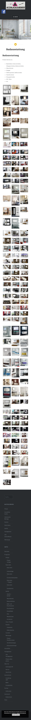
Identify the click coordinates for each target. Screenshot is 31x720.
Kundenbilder (9, 685)
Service (7, 669)
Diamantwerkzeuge (10, 645)
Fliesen (6, 509)
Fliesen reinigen (9, 561)
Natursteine (7, 525)
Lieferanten (8, 691)
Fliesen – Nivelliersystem (10, 639)
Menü (16, 16)
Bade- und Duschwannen (10, 604)
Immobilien (7, 648)
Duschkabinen (10, 608)
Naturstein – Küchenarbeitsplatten (10, 575)
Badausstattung (10, 601)
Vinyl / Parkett (9, 622)
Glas (8, 614)
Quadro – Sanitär (9, 594)
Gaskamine (9, 627)
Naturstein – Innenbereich (10, 586)
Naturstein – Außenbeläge (10, 569)
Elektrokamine (10, 630)
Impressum (7, 694)
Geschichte (8, 672)
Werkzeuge (7, 539)
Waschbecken (10, 598)
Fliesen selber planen (9, 659)
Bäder (7, 682)
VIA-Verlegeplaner (9, 655)
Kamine (6, 522)
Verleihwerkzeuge (10, 642)
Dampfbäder (10, 611)
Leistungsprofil (9, 666)
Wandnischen (10, 616)
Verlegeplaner (7, 531)
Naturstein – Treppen (9, 581)
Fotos (5, 700)
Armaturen (9, 619)
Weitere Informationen (21, 713)
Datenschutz (9, 697)
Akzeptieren (16, 715)
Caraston (8, 632)
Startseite (6, 551)
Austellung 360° (8, 678)
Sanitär (6, 528)
